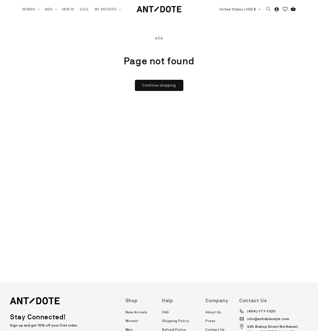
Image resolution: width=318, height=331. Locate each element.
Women (131, 321)
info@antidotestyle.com (268, 319)
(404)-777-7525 (261, 311)
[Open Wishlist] (285, 9)
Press (210, 321)
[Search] (268, 9)
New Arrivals (136, 312)
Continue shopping (159, 85)
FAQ (165, 312)
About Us (213, 312)
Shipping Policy (175, 321)
